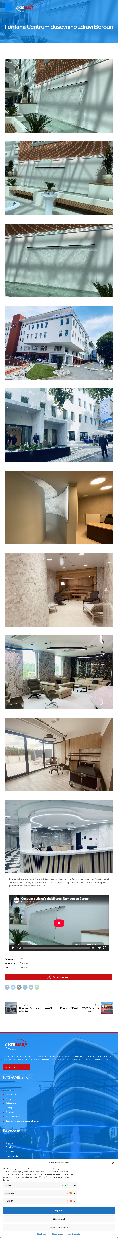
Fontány (9, 1147)
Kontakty (10, 1112)
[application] (59, 923)
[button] (113, 1162)
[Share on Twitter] (13, 987)
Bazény (9, 1143)
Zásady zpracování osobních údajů (66, 1234)
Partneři (9, 1099)
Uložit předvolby (59, 1227)
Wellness (10, 1151)
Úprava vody (12, 1156)
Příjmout (59, 1210)
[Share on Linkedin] (25, 987)
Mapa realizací (13, 1116)
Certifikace (11, 1094)
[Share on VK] (31, 987)
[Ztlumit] (99, 947)
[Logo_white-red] (16, 1044)
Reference (11, 1103)
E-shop (9, 1107)
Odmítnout (59, 1219)
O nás (8, 1090)
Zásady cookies (43, 1234)
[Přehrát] (13, 947)
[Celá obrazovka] (104, 947)
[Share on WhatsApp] (37, 987)
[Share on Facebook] (7, 987)
